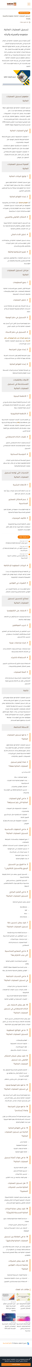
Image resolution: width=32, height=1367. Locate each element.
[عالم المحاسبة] (11, 4)
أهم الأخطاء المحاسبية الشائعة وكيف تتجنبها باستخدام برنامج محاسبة (23, 1327)
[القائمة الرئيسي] (29, 4)
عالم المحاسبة (7, 1343)
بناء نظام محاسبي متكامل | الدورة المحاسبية (17, 557)
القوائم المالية (23, 203)
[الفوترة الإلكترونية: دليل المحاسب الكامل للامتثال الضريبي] (23, 1297)
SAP (18, 422)
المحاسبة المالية (24, 12)
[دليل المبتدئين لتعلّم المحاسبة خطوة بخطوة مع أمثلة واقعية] (9, 1297)
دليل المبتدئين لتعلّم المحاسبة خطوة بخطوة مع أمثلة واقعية (9, 1307)
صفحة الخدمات (16, 1364)
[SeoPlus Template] (28, 1343)
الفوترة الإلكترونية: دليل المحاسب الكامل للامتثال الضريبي (23, 1306)
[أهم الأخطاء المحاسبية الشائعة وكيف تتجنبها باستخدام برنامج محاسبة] (23, 1317)
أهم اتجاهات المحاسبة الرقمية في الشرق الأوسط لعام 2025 (9, 1326)
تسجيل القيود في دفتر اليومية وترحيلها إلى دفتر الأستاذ (15, 549)
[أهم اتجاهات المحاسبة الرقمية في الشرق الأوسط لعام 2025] (9, 1317)
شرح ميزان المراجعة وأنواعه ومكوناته (17, 543)
